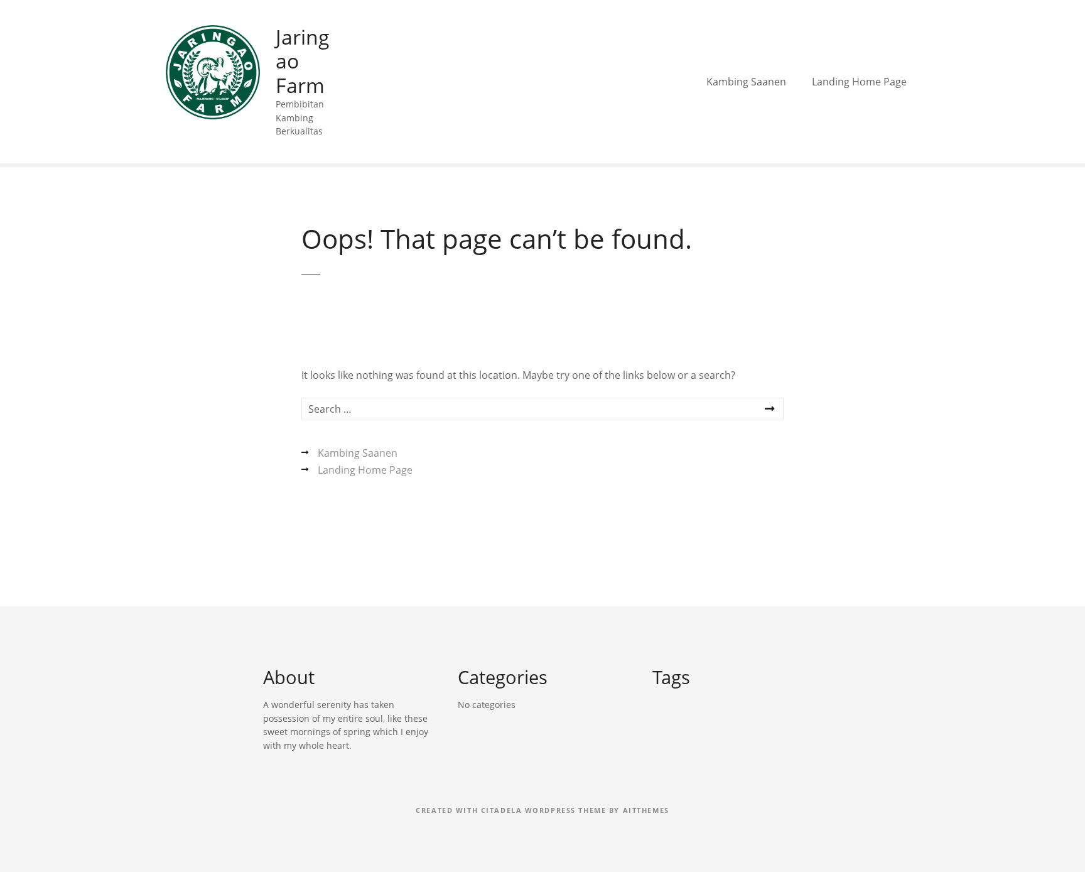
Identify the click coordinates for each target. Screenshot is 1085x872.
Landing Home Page (859, 82)
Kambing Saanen (746, 82)
